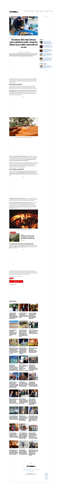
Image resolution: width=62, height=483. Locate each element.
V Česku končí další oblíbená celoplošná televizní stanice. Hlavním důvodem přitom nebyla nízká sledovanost (32, 316)
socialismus (20, 52)
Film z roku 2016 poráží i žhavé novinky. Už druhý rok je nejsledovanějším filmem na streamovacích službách (23, 368)
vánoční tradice (28, 52)
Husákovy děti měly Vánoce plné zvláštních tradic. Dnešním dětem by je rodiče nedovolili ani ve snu (23, 43)
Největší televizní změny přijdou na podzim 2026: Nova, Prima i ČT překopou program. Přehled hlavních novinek (33, 453)
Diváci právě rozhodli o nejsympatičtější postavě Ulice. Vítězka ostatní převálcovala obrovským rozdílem (46, 66)
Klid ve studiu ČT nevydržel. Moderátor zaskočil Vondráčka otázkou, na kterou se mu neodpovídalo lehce (23, 452)
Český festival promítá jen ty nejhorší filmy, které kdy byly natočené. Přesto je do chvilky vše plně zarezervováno (13, 452)
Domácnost (32, 11)
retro (18, 52)
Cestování (37, 11)
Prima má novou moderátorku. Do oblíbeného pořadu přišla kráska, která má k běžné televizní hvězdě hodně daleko (33, 368)
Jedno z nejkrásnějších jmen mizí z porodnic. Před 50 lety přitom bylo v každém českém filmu (13, 418)
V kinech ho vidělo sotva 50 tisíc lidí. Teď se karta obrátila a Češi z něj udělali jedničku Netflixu (33, 332)
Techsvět (46, 474)
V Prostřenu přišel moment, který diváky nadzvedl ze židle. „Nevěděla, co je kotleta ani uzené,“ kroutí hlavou (13, 435)
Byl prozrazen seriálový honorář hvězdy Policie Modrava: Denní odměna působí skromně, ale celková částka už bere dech (33, 419)
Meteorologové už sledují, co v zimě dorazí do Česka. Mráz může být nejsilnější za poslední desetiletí (23, 418)
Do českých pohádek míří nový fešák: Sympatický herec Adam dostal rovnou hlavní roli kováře (23, 315)
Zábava (51, 11)
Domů (10, 37)
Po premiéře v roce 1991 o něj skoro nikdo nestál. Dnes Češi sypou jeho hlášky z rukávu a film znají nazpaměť (23, 384)
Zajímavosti (42, 11)
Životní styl (47, 11)
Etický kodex (36, 469)
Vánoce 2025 (24, 52)
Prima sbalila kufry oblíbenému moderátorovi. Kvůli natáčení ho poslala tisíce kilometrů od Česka (13, 333)
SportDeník (46, 475)
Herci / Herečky (26, 11)
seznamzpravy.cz (14, 276)
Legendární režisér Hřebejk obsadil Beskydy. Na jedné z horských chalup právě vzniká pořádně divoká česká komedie (13, 316)
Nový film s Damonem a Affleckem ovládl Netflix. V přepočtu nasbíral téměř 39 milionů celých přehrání (13, 401)
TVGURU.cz (13, 37)
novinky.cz (18, 276)
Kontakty (33, 469)
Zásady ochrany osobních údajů (27, 469)
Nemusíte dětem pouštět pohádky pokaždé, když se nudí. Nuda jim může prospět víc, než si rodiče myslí (33, 384)
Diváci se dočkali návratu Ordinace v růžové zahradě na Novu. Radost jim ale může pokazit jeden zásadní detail (32, 402)
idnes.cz (21, 276)
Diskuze (11, 279)
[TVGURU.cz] (13, 13)
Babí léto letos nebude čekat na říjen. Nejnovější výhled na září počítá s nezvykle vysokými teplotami (33, 350)
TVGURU (46, 476)
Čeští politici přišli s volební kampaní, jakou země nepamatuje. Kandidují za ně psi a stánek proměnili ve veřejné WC (23, 351)
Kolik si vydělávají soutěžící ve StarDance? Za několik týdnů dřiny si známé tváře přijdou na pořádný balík (23, 401)
